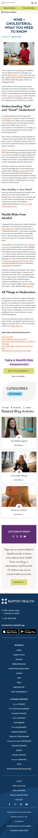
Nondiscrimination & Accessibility (19, 826)
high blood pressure (11, 261)
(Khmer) (19, 755)
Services (19, 659)
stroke (25, 261)
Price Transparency (19, 692)
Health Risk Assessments (18, 371)
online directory (16, 326)
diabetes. (30, 286)
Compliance (19, 821)
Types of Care (19, 655)
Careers (19, 673)
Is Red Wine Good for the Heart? (14, 339)
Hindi (19, 764)
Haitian (19, 750)
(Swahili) (19, 746)
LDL (34, 128)
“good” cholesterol (15, 96)
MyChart (19, 800)
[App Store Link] (10, 631)
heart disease (7, 229)
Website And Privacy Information (19, 812)
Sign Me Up (18, 582)
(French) (19, 713)
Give (19, 678)
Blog (19, 682)
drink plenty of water (15, 75)
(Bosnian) (19, 759)
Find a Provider (28, 8)
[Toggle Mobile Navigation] (36, 3)
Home (19, 781)
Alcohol (4, 150)
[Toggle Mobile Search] (32, 3)
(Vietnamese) (19, 736)
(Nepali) (19, 722)
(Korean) (19, 718)
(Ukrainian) (19, 741)
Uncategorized (15, 394)
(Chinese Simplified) (19, 709)
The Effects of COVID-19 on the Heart (16, 351)
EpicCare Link (19, 687)
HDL (26, 130)
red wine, (21, 171)
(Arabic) (19, 704)
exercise (14, 77)
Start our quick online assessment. (17, 205)
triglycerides (6, 265)
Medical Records (19, 664)
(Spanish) (19, 732)
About (19, 650)
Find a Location (9, 8)
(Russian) (19, 727)
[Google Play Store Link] (28, 631)
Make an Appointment (19, 795)
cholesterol (6, 118)
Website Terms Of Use (19, 817)
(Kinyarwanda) (19, 769)
